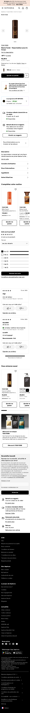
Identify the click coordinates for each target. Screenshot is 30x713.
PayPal (19, 63)
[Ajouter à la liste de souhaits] (15, 189)
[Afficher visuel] (15, 29)
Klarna (3, 65)
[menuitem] (23, 8)
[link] (15, 273)
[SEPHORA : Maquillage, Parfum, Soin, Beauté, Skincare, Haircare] (9, 8)
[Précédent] (3, 30)
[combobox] (15, 243)
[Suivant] (26, 30)
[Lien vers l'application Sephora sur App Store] (17, 652)
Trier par (3, 240)
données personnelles (18, 475)
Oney (22, 63)
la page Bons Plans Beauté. (8, 661)
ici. (10, 658)
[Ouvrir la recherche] (19, 8)
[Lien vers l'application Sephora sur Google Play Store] (7, 652)
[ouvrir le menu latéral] (2, 8)
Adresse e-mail (5, 481)
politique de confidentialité (16, 477)
